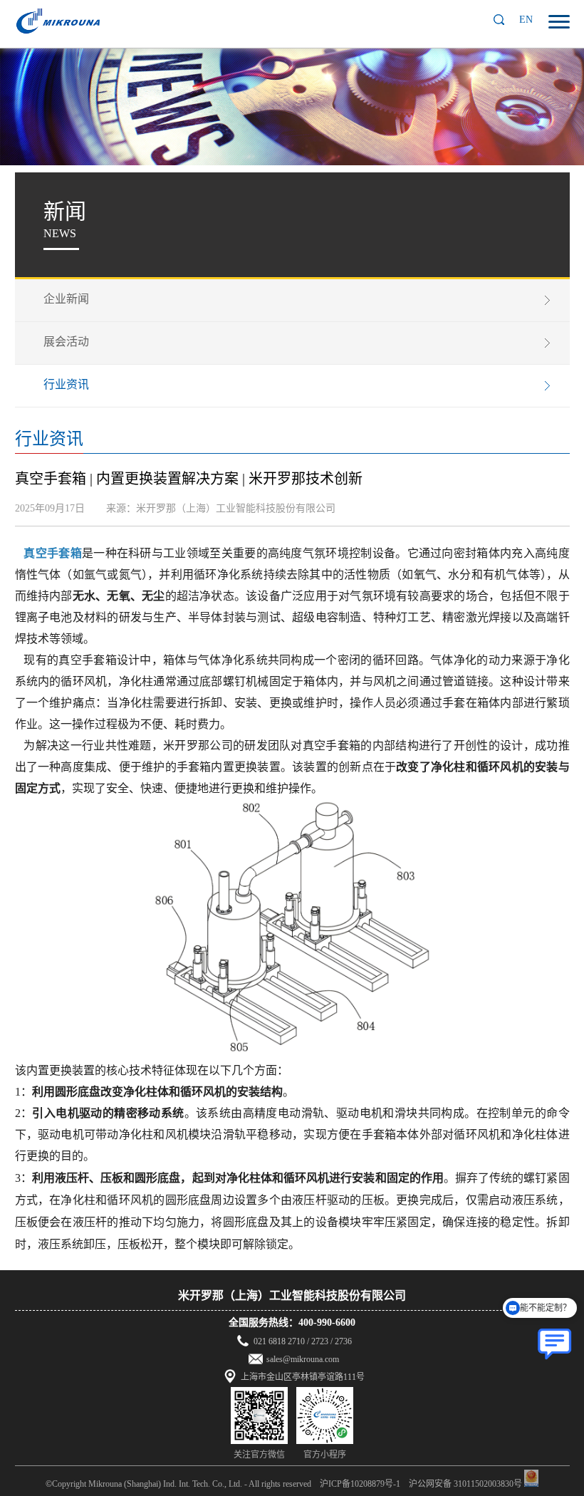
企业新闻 (66, 299)
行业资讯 (66, 384)
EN (526, 19)
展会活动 (66, 342)
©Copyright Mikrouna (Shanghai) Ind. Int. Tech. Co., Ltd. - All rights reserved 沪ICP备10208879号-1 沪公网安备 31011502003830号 (284, 1484)
